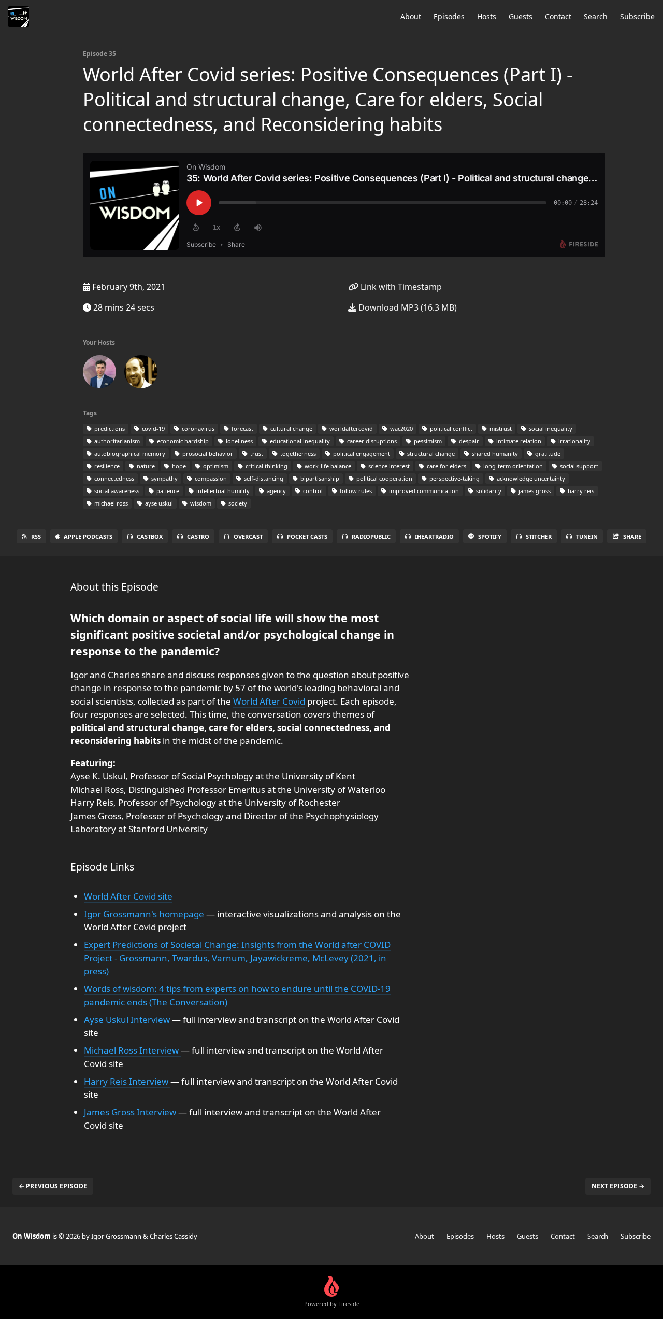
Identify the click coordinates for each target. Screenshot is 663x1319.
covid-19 (152, 428)
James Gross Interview (131, 1112)
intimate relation (518, 441)
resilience (106, 466)
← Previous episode (53, 1186)
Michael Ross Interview (132, 1050)
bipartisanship (319, 478)
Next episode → (618, 1186)
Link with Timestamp (400, 286)
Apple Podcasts (88, 536)
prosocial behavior (207, 453)
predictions (109, 428)
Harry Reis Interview (127, 1081)
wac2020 (400, 428)
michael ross (110, 503)
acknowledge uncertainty (530, 478)
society (237, 503)
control (312, 491)
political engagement (361, 453)
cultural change (290, 428)
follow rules (355, 491)
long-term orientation (512, 466)
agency (275, 491)
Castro (198, 536)
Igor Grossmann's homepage (145, 914)
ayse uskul (158, 503)
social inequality (549, 428)
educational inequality (299, 441)
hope (178, 466)
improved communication (423, 491)
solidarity (487, 491)
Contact (558, 16)
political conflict (450, 428)
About (410, 16)
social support (578, 466)
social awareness (116, 491)
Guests (520, 16)
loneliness (238, 441)
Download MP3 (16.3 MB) (406, 307)
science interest (388, 466)
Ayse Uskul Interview (128, 1020)
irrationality (573, 441)
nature (145, 466)
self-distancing (262, 478)
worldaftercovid (350, 428)
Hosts (486, 16)
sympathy (164, 478)
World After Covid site (128, 896)
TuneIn (587, 536)
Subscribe (637, 16)
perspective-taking (454, 478)
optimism (214, 466)
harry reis (580, 491)
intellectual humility (222, 491)
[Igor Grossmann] (99, 373)
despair (468, 441)
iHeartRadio (434, 536)
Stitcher (539, 536)
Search (596, 16)
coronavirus (197, 428)
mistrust (500, 428)
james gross (534, 491)
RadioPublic (371, 536)
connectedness (113, 478)
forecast (241, 428)
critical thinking (265, 466)
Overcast (248, 536)
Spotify (489, 536)
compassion (210, 478)
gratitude (547, 453)
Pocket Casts (307, 536)
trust (256, 453)
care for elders (445, 466)
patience (167, 491)
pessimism (427, 441)
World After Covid (269, 701)
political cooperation (383, 478)
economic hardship (182, 441)
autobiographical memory (129, 453)
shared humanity (494, 453)
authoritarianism (116, 441)
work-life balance (327, 466)
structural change (430, 453)
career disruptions (371, 441)
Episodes (449, 16)
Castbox (150, 536)
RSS (36, 536)
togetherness (297, 453)
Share (632, 536)
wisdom (200, 503)
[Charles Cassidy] (140, 373)
